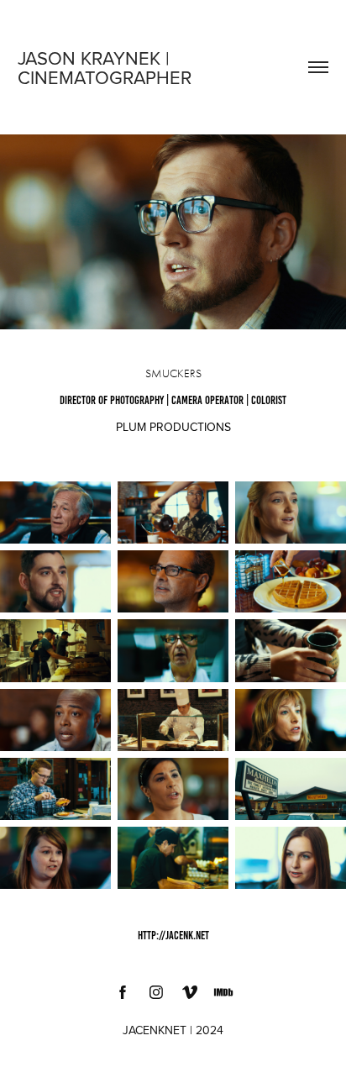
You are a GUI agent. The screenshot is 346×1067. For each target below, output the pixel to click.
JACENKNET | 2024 (173, 1030)
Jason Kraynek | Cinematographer (104, 67)
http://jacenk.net (173, 935)
